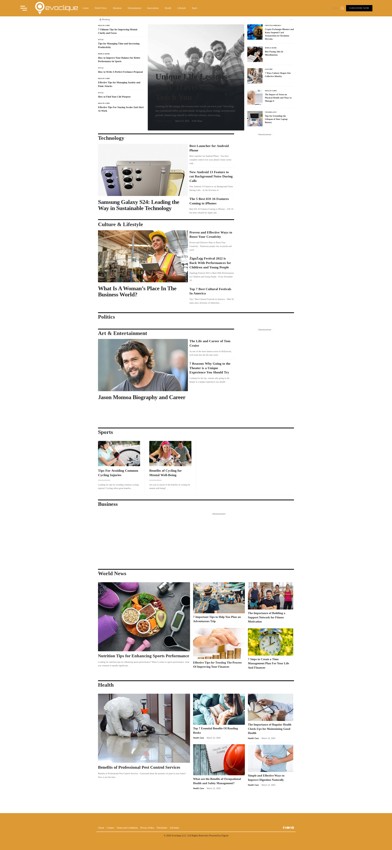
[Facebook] (283, 828)
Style (101, 39)
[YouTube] (288, 828)
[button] (291, 20)
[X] (285, 828)
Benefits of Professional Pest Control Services (139, 767)
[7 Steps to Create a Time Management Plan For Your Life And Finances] (270, 642)
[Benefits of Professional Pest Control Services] (144, 728)
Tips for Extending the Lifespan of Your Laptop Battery (276, 119)
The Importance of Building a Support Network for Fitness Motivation (266, 617)
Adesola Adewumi (164, 121)
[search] (342, 8)
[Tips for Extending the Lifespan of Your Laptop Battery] (255, 118)
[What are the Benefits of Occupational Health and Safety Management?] (219, 759)
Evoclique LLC (179, 835)
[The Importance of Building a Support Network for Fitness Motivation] (270, 595)
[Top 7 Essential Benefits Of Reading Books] (219, 709)
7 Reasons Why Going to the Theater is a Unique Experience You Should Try (209, 368)
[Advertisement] (265, 183)
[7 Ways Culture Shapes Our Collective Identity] (255, 75)
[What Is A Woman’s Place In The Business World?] (143, 256)
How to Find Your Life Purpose (114, 96)
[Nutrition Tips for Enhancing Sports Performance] (144, 616)
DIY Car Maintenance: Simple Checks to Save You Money (138, 19)
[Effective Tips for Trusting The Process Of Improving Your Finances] (219, 643)
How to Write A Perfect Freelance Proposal (120, 72)
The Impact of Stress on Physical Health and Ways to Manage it (278, 97)
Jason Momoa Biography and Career (141, 397)
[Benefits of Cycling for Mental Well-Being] (170, 453)
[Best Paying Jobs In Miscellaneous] (255, 54)
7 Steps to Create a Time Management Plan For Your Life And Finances (268, 663)
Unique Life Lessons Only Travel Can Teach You (191, 87)
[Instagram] (290, 828)
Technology (271, 112)
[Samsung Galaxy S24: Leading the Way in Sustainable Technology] (143, 170)
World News (104, 54)
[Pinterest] (293, 828)
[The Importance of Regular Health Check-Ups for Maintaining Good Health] (270, 707)
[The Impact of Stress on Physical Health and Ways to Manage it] (255, 97)
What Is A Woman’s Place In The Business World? (137, 291)
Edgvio (224, 835)
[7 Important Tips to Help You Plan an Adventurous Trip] (219, 597)
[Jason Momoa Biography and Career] (143, 365)
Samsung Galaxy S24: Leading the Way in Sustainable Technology (138, 205)
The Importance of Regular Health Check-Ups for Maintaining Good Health (269, 729)
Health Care (104, 25)
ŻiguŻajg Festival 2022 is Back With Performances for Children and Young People (210, 262)
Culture (269, 69)
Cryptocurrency (273, 25)
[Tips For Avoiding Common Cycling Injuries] (119, 453)
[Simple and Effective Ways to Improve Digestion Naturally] (270, 758)
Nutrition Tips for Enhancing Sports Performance (143, 655)
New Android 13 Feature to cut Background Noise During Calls (211, 176)
